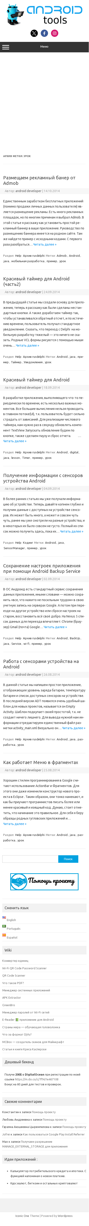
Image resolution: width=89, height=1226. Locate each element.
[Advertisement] (44, 103)
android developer (28, 191)
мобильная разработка (27, 261)
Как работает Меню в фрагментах (40, 762)
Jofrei (6, 1134)
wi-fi (26, 643)
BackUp (75, 638)
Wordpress (65, 1215)
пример (52, 261)
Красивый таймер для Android (36, 379)
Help (18, 255)
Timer (26, 457)
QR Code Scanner (13, 975)
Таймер (16, 362)
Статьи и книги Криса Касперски (24, 1049)
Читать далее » (44, 244)
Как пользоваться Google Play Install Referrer (54, 1134)
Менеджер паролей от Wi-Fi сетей (25, 1012)
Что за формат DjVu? (17, 1034)
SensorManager (14, 548)
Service (16, 643)
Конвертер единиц (15, 960)
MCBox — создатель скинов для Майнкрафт (33, 1041)
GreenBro (8, 1005)
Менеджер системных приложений (26, 990)
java (6, 261)
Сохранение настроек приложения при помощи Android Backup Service (42, 568)
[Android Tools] (44, 24)
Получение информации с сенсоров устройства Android (43, 478)
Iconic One (22, 1215)
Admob (62, 255)
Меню (44, 46)
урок (62, 261)
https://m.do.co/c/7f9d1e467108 (36, 1079)
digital (74, 452)
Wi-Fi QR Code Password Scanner (24, 968)
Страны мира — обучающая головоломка (31, 1027)
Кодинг (28, 542)
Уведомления (33, 362)
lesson (15, 457)
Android (74, 255)
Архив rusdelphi (34, 255)
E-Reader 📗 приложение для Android (28, 1019)
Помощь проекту (44, 1112)
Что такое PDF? (13, 983)
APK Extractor (11, 997)
